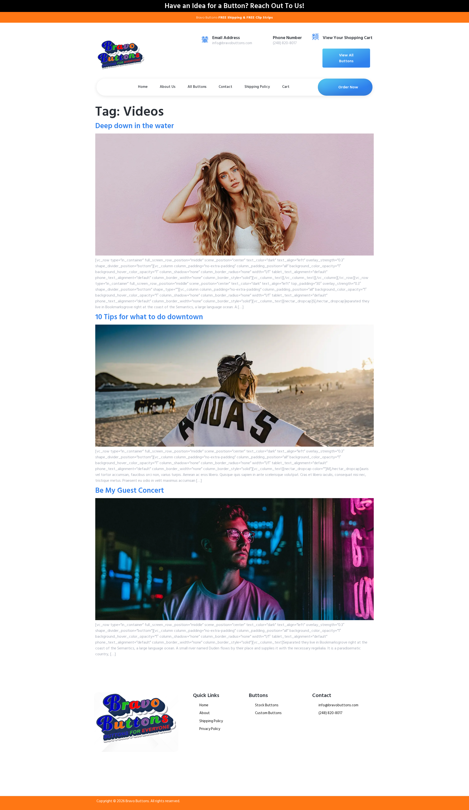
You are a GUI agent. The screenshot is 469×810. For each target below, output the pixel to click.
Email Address (226, 37)
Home (143, 87)
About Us (167, 87)
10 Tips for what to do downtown (149, 317)
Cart (285, 87)
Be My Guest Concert (129, 490)
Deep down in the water (134, 126)
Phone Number (287, 37)
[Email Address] (205, 39)
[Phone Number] (265, 39)
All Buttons (197, 87)
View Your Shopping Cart (348, 37)
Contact (225, 87)
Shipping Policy (257, 87)
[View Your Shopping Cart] (315, 36)
